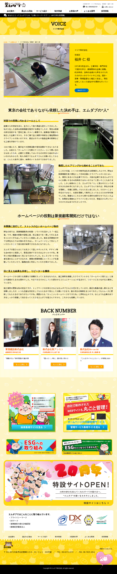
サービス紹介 (41, 11)
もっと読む (20, 364)
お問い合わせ (108, 7)
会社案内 (10, 11)
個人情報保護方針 (92, 7)
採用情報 (105, 11)
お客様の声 (73, 11)
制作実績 (58, 11)
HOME (5, 42)
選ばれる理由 (26, 11)
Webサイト (82, 90)
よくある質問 (89, 11)
